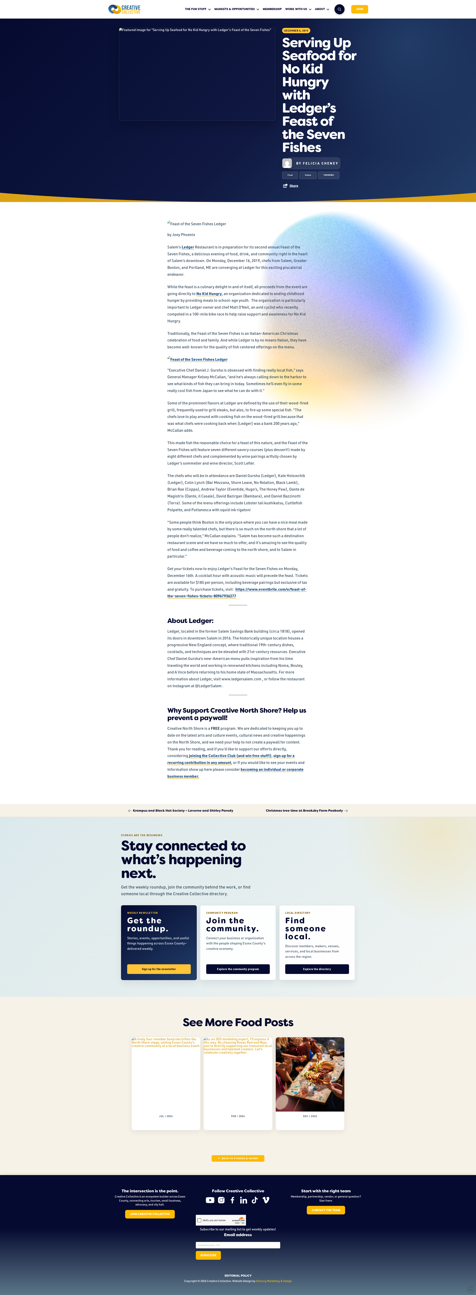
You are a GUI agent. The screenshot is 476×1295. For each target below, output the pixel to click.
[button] (340, 9)
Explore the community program (238, 969)
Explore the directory (317, 969)
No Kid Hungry (209, 293)
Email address (238, 1235)
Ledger (188, 246)
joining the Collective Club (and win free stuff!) (230, 755)
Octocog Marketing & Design (274, 1281)
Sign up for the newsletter (159, 969)
